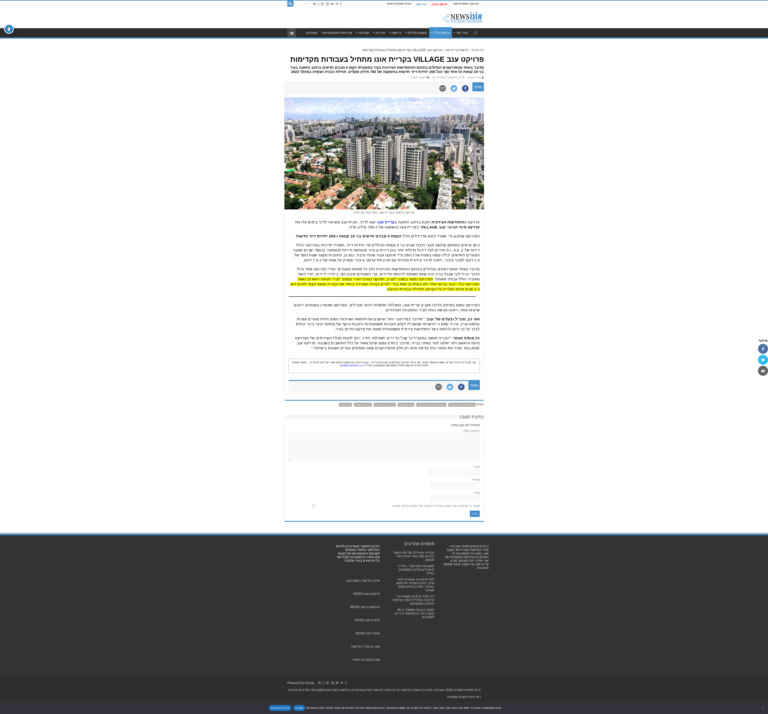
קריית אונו (345, 404)
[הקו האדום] (318, 3)
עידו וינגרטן (474, 77)
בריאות (396, 33)
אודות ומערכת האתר (399, 3)
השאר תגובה (418, 77)
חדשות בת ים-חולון (398, 690)
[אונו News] (462, 17)
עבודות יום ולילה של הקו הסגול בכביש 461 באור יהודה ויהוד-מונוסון (414, 556)
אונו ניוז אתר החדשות (365, 646)
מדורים (380, 33)
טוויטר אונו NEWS (367, 633)
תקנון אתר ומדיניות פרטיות (306, 690)
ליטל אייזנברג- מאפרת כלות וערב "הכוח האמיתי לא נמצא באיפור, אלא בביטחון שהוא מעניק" (415, 585)
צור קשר (421, 4)
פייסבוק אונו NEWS (366, 593)
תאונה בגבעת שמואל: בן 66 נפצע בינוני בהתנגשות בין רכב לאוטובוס (414, 613)
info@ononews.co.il (352, 365)
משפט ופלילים (417, 33)
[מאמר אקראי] (291, 33)
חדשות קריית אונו (457, 50)
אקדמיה (364, 33)
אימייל (476, 480)
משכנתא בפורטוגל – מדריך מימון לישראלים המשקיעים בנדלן (416, 569)
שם (476, 467)
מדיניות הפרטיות (280, 708)
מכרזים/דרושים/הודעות (337, 33)
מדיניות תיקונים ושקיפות (463, 697)
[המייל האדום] (314, 3)
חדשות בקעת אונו (337, 690)
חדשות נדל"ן (441, 33)
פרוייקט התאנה (363, 404)
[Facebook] (340, 3)
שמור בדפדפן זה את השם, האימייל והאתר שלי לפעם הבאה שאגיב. (435, 506)
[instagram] (327, 3)
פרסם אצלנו (439, 4)
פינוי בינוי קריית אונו (385, 404)
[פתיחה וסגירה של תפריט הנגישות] (9, 29)
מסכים (299, 708)
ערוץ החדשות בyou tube (363, 580)
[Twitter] (337, 3)
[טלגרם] (322, 3)
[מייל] (763, 371)
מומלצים (311, 33)
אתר (477, 493)
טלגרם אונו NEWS (367, 620)
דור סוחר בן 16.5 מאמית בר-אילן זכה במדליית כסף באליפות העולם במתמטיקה (413, 600)
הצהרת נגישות (422, 690)
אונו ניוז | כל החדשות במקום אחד (475, 32)
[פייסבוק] (763, 349)
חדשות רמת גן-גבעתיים (367, 690)
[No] (763, 708)
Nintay (309, 683)
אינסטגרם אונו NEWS (365, 607)
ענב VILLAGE (406, 404)
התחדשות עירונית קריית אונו (431, 404)
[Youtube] (332, 3)
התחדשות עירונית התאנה (462, 404)
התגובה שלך (471, 430)
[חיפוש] (290, 4)
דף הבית (478, 50)
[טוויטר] (763, 360)
